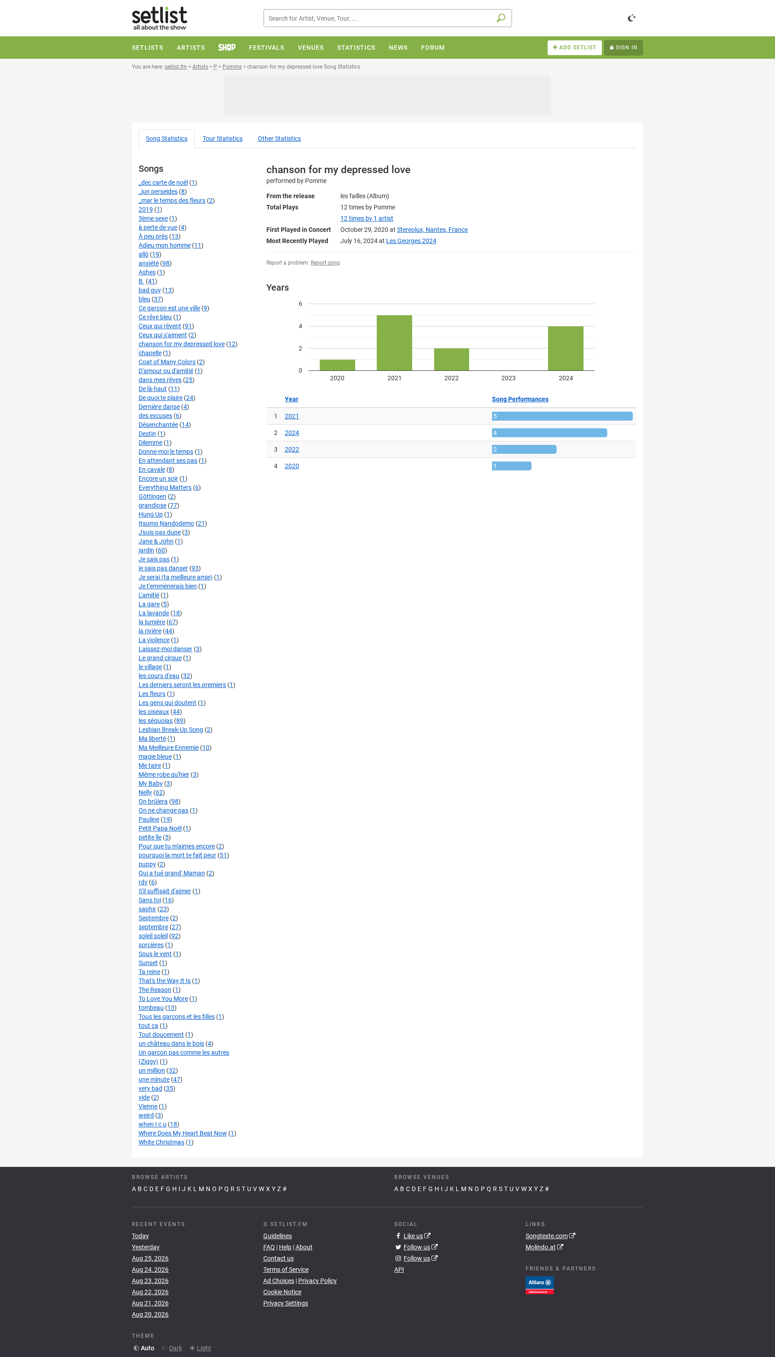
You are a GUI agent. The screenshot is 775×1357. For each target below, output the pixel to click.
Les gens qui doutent (167, 702)
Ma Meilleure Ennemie (169, 747)
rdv (143, 882)
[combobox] (387, 18)
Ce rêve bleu (155, 317)
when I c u (152, 1124)
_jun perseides (158, 191)
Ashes (147, 272)
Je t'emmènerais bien (168, 586)
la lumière (152, 622)
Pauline (149, 819)
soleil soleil (153, 935)
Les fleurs (152, 693)
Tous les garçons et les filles (177, 1016)
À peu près (153, 236)
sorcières (151, 944)
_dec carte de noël (163, 182)
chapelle (150, 353)
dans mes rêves (160, 379)
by (366, 218)
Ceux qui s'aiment (163, 335)
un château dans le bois (171, 1043)
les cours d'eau (159, 675)
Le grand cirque (160, 657)
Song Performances (520, 399)
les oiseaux (154, 711)
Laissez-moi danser (165, 648)
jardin (146, 550)
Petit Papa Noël (160, 828)
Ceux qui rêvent (160, 326)
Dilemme (150, 442)
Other (279, 138)
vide (144, 1097)
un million (152, 1070)
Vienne (148, 1106)
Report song (325, 263)
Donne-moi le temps (166, 451)
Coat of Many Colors (167, 361)
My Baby (151, 783)
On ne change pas (163, 810)
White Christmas (161, 1142)
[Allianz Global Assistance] (540, 1284)
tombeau (151, 1007)
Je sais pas (154, 559)
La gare (149, 604)
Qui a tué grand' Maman (172, 873)
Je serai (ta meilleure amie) (176, 577)
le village (150, 666)
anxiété (149, 263)
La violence (154, 640)
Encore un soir (158, 478)
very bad (150, 1088)
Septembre (154, 918)
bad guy (150, 290)
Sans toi (150, 900)
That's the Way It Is (165, 980)
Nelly (145, 792)
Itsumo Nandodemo (166, 523)
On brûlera (153, 801)
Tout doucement (161, 1034)
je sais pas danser (163, 568)
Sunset (148, 962)
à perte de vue (158, 227)
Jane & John (156, 541)
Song (166, 138)
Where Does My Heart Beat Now (183, 1133)
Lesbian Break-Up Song (171, 729)
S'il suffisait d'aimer (165, 891)
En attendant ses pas (168, 460)
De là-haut (153, 388)
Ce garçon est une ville (169, 308)
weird (146, 1115)
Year (291, 399)
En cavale (152, 469)
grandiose (152, 505)
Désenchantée (158, 424)
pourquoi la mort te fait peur (177, 855)
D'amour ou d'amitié (166, 370)
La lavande (154, 613)
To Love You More (163, 998)
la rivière (150, 631)
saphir (147, 909)
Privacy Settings (285, 1303)
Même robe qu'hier (164, 774)
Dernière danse (159, 406)
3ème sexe (153, 218)
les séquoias (156, 720)
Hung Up (151, 514)
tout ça (148, 1025)
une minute (154, 1079)
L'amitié (149, 595)
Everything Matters (165, 487)
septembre (153, 927)
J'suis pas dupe (160, 532)
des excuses (155, 415)
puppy (147, 864)
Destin (147, 433)
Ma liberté (152, 738)
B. (141, 281)
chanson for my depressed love (182, 344)
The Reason (155, 989)
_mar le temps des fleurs (172, 200)
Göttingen (152, 496)
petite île (150, 837)
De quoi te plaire (161, 397)
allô (143, 254)
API (399, 1269)
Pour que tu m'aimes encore (177, 846)
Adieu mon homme (165, 245)
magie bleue (155, 756)
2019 (146, 209)
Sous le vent (155, 953)
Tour (223, 138)
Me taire (150, 765)
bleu (144, 299)
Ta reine (149, 971)
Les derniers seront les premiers (182, 684)
